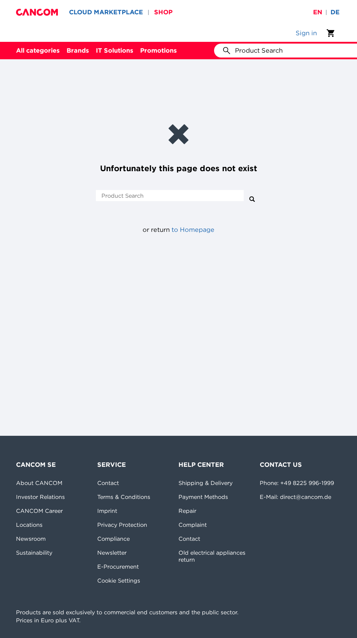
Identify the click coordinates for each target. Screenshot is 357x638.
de (335, 12)
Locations (29, 524)
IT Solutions (114, 50)
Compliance (113, 538)
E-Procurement (118, 566)
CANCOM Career (39, 510)
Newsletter (112, 552)
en (317, 12)
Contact (108, 482)
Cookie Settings (118, 580)
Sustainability (34, 552)
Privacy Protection (122, 524)
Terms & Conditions (123, 496)
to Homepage (193, 230)
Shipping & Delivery (205, 482)
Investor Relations (40, 496)
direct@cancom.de (305, 496)
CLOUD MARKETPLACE (106, 12)
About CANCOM (39, 482)
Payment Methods (203, 496)
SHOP (163, 12)
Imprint (107, 510)
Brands (78, 50)
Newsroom (31, 538)
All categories (38, 50)
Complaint (192, 524)
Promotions (158, 50)
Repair (187, 510)
